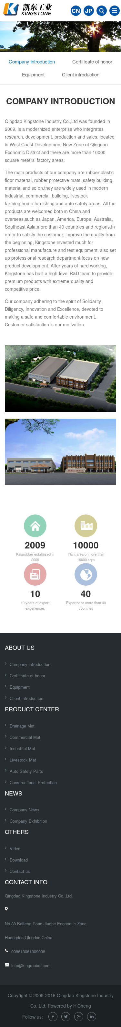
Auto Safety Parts (26, 771)
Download (19, 860)
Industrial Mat (22, 748)
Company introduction (32, 61)
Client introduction (80, 74)
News (13, 793)
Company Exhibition (28, 821)
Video (15, 848)
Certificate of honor (92, 61)
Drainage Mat (22, 726)
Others (17, 831)
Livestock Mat (23, 760)
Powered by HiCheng (69, 1005)
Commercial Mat (25, 737)
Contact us (20, 871)
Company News (24, 810)
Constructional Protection (33, 782)
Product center (32, 709)
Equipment (33, 74)
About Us (20, 647)
